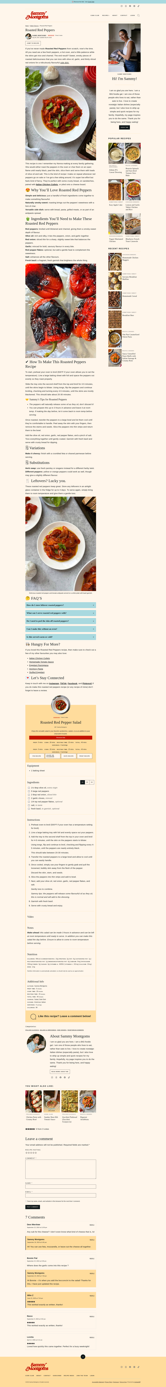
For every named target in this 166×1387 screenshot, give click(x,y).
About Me (124, 127)
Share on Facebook (50, 756)
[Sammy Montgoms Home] (36, 15)
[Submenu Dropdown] (109, 15)
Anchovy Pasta (36, 669)
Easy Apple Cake (115, 205)
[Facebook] (130, 6)
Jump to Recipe (33, 43)
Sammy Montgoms (39, 35)
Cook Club (95, 15)
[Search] (138, 15)
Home (27, 26)
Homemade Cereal (129, 296)
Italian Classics (34, 26)
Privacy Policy (108, 1382)
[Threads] (126, 6)
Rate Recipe (68, 756)
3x (92, 782)
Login (132, 15)
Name (28, 1183)
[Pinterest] (134, 6)
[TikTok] (138, 6)
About (114, 15)
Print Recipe (84, 756)
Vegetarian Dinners (75, 1030)
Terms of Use (123, 1382)
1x (82, 782)
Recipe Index (69, 1375)
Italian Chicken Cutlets (47, 184)
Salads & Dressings (48, 1030)
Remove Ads (60, 737)
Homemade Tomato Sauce (41, 662)
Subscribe (57, 1375)
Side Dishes (61, 1030)
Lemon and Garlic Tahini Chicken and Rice (133, 207)
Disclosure (116, 1382)
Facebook (72, 683)
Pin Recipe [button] (37, 756)
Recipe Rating (33, 1150)
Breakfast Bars (128, 315)
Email (29, 1192)
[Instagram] (122, 6)
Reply (92, 1225)
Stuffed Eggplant (36, 672)
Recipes (105, 15)
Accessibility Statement (98, 1382)
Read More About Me (59, 1071)
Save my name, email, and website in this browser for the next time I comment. (53, 1201)
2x (87, 782)
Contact (123, 15)
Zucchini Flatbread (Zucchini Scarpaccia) (69, 1119)
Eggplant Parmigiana (38, 665)
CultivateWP (137, 1382)
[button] (48, 35)
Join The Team (82, 1375)
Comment (31, 1158)
